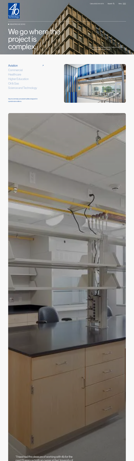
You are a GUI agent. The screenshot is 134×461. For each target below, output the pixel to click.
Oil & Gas (13, 83)
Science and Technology (22, 87)
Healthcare (14, 74)
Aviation (13, 65)
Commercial (15, 70)
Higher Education (18, 78)
